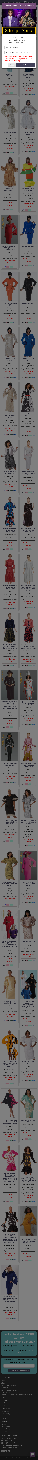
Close (12, 65)
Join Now (25, 65)
